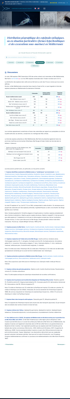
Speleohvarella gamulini (12, 198)
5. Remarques (49, 62)
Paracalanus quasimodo (56, 231)
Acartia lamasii (49, 227)
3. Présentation (30, 62)
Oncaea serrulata (48, 189)
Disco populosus (24, 258)
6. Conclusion (59, 62)
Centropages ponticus (11, 258)
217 (59, 158)
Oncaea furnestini (17, 189)
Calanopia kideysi (59, 227)
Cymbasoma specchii (11, 183)
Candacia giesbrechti (32, 178)
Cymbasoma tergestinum (25, 183)
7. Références (35, 65)
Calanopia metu (21, 176)
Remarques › (61, 344)
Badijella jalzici (60, 174)
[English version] (38, 8)
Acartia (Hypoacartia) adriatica (24, 174)
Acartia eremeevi (48, 256)
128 (57, 125)
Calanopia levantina (10, 176)
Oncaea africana (52, 187)
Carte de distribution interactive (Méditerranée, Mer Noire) (21, 57)
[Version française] (35, 8)
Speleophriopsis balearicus (55, 198)
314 (59, 101)
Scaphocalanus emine (52, 195)
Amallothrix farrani (39, 174)
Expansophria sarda (17, 185)
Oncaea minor (27, 189)
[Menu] (44, 8)
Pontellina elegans (27, 193)
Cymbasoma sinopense (36, 229)
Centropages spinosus (22, 229)
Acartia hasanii (30, 227)
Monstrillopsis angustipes (39, 187)
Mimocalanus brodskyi (11, 187)
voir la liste (15, 78)
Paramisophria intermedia (50, 191)
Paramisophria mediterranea (13, 193)
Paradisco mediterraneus (20, 191)
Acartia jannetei (39, 227)
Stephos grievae (43, 200)
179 (59, 120)
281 (59, 107)
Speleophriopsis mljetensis (13, 200)
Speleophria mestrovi (40, 198)
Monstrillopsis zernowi (41, 231)
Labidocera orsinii (34, 258)
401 (59, 160)
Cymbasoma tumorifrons (41, 183)
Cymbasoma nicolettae (37, 180)
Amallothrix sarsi (50, 174)
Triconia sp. (41, 202)
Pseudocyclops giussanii (18, 195)
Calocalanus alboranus (48, 176)
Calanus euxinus (10, 229)
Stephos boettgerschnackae (29, 200)
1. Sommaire (11, 62)
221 (59, 151)
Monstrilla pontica (17, 231)
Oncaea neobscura (37, 189)
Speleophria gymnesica (26, 198)
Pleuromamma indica (11, 233)
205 (59, 117)
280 (59, 104)
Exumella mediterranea (30, 185)
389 (59, 154)
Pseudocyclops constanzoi (41, 193)
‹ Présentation (9, 344)
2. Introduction (19, 62)
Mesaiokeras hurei (51, 185)
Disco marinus (53, 183)
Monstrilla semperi (28, 231)
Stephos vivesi (15, 202)
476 (57, 96)
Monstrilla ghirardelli (25, 187)
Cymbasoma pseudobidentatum (53, 180)
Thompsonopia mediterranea (28, 202)
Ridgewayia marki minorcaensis (35, 195)
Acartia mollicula (58, 256)
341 (59, 122)
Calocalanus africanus (33, 176)
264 (59, 99)
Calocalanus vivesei (19, 178)
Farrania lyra (41, 185)
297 (57, 110)
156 (59, 115)
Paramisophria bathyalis (35, 191)
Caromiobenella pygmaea (46, 178)
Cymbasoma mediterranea (22, 180)
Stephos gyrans (53, 200)
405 (57, 113)
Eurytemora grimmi (49, 229)
